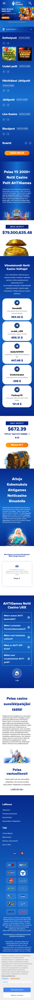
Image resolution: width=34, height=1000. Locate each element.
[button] (3, 43)
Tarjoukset (6, 810)
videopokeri (6, 520)
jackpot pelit (26, 200)
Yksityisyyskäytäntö (9, 814)
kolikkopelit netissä (14, 195)
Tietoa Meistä (7, 833)
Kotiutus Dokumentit (10, 841)
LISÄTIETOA (16, 789)
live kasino (26, 195)
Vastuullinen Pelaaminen (11, 821)
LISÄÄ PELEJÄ (17, 153)
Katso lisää (24, 38)
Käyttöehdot (7, 817)
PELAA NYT (17, 445)
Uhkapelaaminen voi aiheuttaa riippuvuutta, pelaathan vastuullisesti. (17, 935)
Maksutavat (6, 837)
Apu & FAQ (6, 845)
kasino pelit (6, 200)
